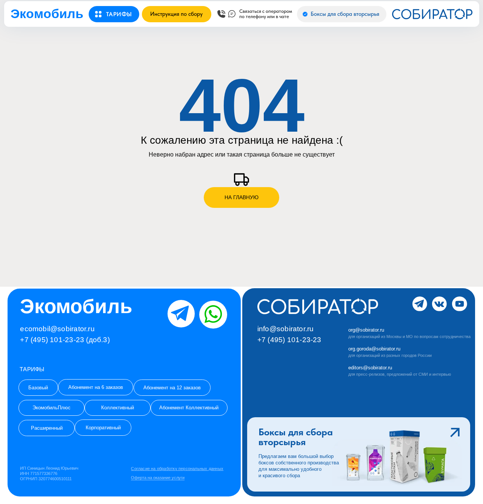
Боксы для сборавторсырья (295, 436)
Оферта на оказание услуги (158, 477)
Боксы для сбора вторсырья (345, 14)
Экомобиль (47, 13)
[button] (119, 14)
